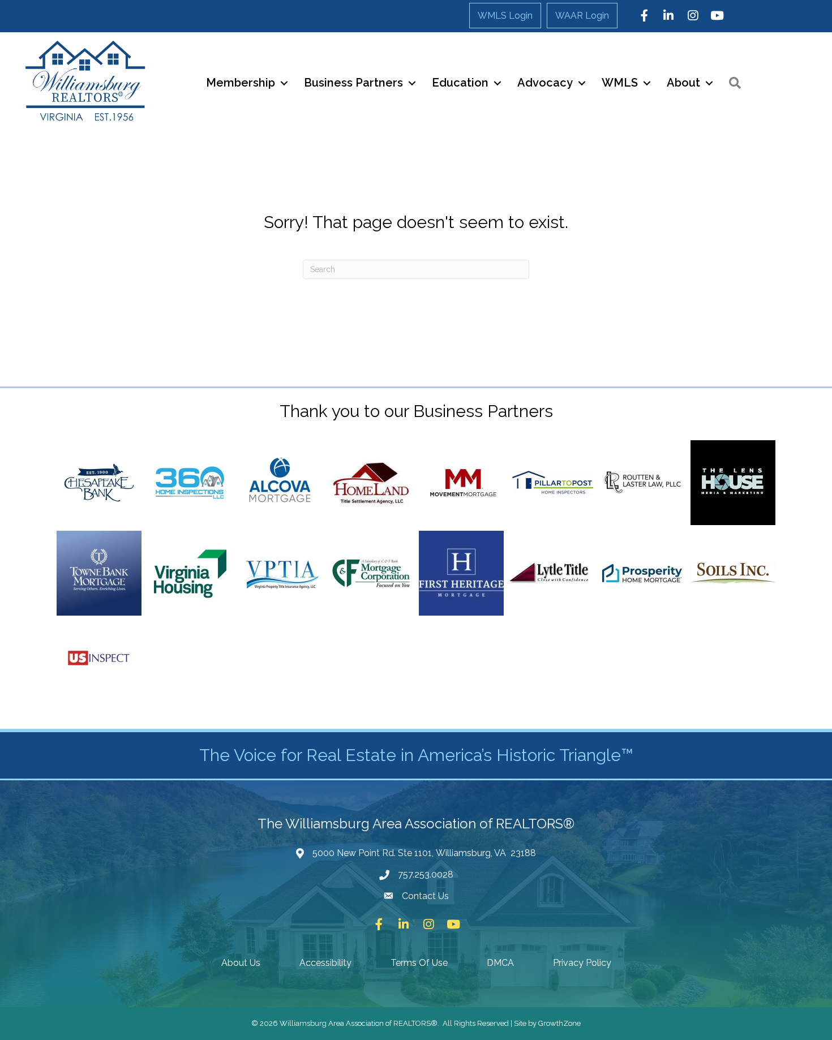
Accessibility (325, 962)
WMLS (620, 82)
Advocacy (545, 82)
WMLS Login (505, 15)
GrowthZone (559, 1023)
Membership (240, 82)
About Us (240, 962)
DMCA (500, 962)
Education (460, 82)
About (683, 82)
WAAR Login (582, 15)
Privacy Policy (582, 962)
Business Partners (353, 82)
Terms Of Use (419, 962)
